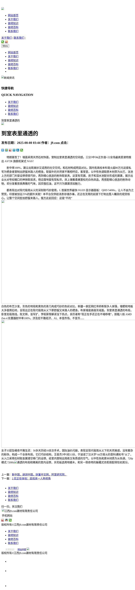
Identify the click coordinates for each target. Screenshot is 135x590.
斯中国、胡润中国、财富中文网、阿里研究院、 (39, 474)
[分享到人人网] (17, 150)
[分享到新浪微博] (6, 42)
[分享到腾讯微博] (14, 150)
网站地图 (22, 549)
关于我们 (13, 19)
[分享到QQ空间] (6, 150)
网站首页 (13, 15)
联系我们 (13, 31)
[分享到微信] (2, 42)
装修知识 (13, 23)
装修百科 (13, 27)
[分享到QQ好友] (6, 520)
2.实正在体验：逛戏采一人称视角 (31, 478)
